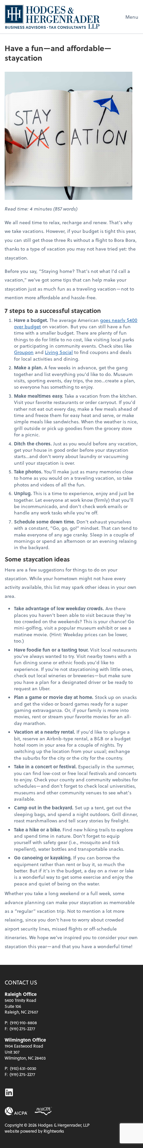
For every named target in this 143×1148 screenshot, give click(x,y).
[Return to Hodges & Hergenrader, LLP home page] (52, 17)
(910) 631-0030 (23, 1068)
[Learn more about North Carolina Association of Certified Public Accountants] (43, 1111)
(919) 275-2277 (22, 1029)
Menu (131, 16)
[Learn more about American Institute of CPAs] (16, 1111)
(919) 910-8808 (23, 1023)
